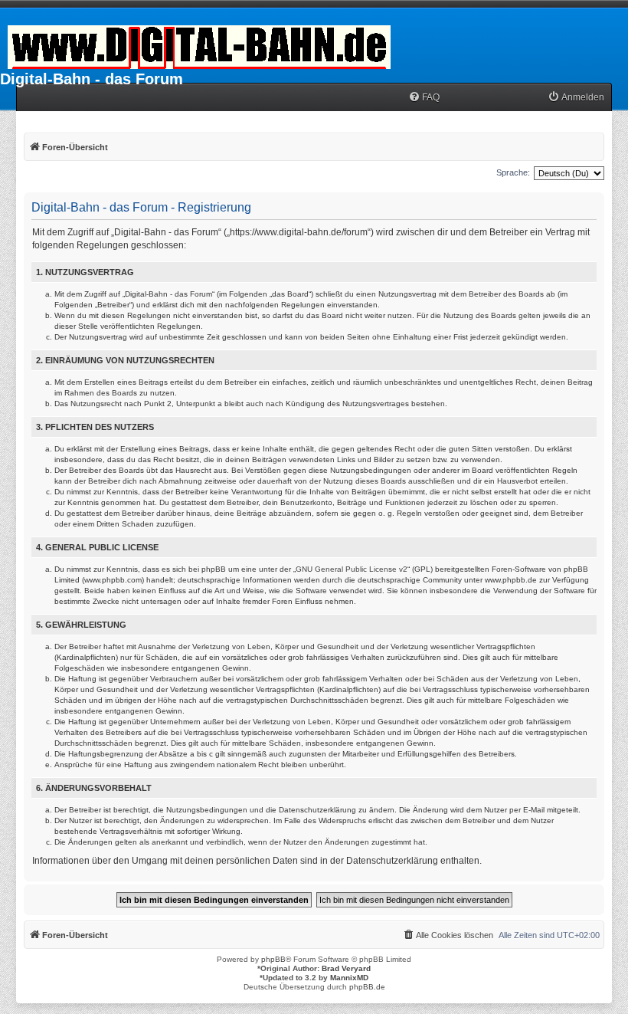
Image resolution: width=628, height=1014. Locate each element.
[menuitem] (424, 97)
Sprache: (513, 172)
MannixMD (349, 977)
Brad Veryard (346, 968)
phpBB (273, 959)
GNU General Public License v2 (351, 569)
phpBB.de (367, 987)
